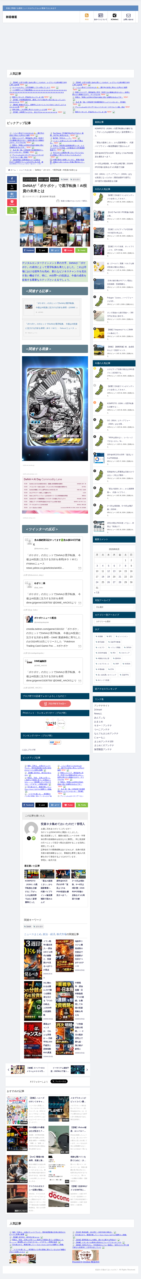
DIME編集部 (40, 661)
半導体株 (101, 669)
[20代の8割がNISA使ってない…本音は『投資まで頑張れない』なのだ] (99, 526)
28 (120, 582)
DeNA (65, 179)
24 (97, 582)
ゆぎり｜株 (39, 583)
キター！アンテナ (103, 725)
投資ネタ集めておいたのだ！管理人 (74, 201)
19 (108, 577)
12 (108, 571)
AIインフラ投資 (103, 680)
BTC (110, 636)
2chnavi (98, 709)
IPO (114, 653)
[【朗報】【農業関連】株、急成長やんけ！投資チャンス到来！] (99, 350)
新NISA (118, 658)
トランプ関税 (115, 647)
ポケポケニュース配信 (45, 618)
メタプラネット (103, 664)
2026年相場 (102, 653)
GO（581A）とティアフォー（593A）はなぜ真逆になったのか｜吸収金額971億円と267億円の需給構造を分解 (113, 177)
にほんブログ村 (29, 750)
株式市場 (54, 179)
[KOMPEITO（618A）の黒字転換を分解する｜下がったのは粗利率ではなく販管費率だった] (99, 407)
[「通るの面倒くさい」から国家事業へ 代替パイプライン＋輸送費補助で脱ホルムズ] (99, 492)
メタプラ (101, 647)
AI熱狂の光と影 (103, 658)
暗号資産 (101, 642)
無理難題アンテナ (103, 749)
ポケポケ (76, 179)
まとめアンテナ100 (103, 741)
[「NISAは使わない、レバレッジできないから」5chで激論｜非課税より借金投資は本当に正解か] (99, 441)
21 (120, 577)
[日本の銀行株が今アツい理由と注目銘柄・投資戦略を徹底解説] (99, 284)
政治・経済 (43, 179)
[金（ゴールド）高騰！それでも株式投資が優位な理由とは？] (99, 267)
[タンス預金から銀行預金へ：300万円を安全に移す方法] (99, 316)
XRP (117, 664)
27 (114, 582)
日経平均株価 (115, 642)
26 (108, 582)
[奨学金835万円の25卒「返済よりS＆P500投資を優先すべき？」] (99, 458)
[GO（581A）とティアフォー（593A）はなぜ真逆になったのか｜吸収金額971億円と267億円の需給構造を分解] (99, 424)
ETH (112, 669)
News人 (98, 713)
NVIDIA (127, 664)
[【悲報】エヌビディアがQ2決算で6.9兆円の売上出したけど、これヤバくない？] (99, 233)
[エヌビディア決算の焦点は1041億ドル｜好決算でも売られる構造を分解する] (99, 373)
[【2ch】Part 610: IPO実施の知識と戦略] (99, 215)
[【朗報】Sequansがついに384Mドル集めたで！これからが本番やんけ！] (99, 333)
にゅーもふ (99, 737)
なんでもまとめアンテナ (106, 733)
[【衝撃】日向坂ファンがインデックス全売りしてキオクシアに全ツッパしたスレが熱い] (99, 199)
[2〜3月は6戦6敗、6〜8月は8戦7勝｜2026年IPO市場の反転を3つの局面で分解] (99, 509)
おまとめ (98, 721)
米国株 (100, 636)
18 (103, 577)
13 (114, 571)
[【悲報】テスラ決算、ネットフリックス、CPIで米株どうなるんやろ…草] (99, 250)
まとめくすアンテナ (104, 745)
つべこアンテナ (102, 729)
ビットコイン (123, 636)
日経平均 (125, 675)
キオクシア (125, 653)
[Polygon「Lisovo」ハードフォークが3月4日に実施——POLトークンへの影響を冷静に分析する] (99, 301)
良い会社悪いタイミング (107, 675)
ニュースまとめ (30, 179)
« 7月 (96, 592)
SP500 (128, 647)
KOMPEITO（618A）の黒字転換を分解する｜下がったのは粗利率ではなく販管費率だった (114, 132)
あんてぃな (99, 717)
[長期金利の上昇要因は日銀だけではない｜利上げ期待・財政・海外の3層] (99, 475)
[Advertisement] (70, 43)
